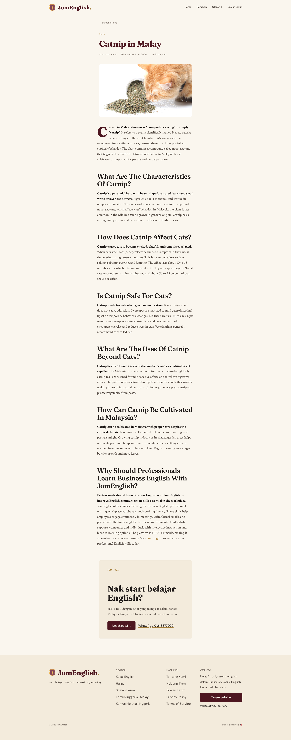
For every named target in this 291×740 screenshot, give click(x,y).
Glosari (217, 6)
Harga (188, 6)
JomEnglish (154, 538)
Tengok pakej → (121, 625)
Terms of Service (178, 704)
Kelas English (125, 677)
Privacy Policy (176, 697)
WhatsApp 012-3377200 (156, 626)
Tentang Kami (176, 677)
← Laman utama (108, 22)
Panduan (202, 6)
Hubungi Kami (176, 683)
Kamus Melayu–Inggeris (133, 704)
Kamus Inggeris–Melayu (133, 697)
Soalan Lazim (235, 6)
